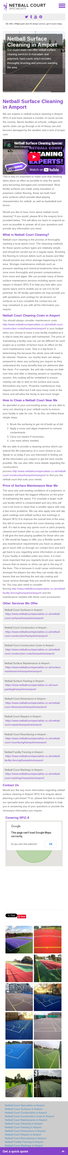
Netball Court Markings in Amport (24, 1145)
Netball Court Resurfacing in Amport (25, 1138)
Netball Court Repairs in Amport (23, 1134)
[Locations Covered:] (4, 5)
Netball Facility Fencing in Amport (24, 1141)
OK (50, 844)
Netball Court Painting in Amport (23, 1127)
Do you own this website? (24, 844)
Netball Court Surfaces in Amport (23, 1108)
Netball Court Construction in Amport (26, 1112)
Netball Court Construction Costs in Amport (29, 1116)
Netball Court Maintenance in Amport (26, 1119)
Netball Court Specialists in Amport (24, 1105)
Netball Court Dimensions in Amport (25, 1130)
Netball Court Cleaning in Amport (23, 1123)
